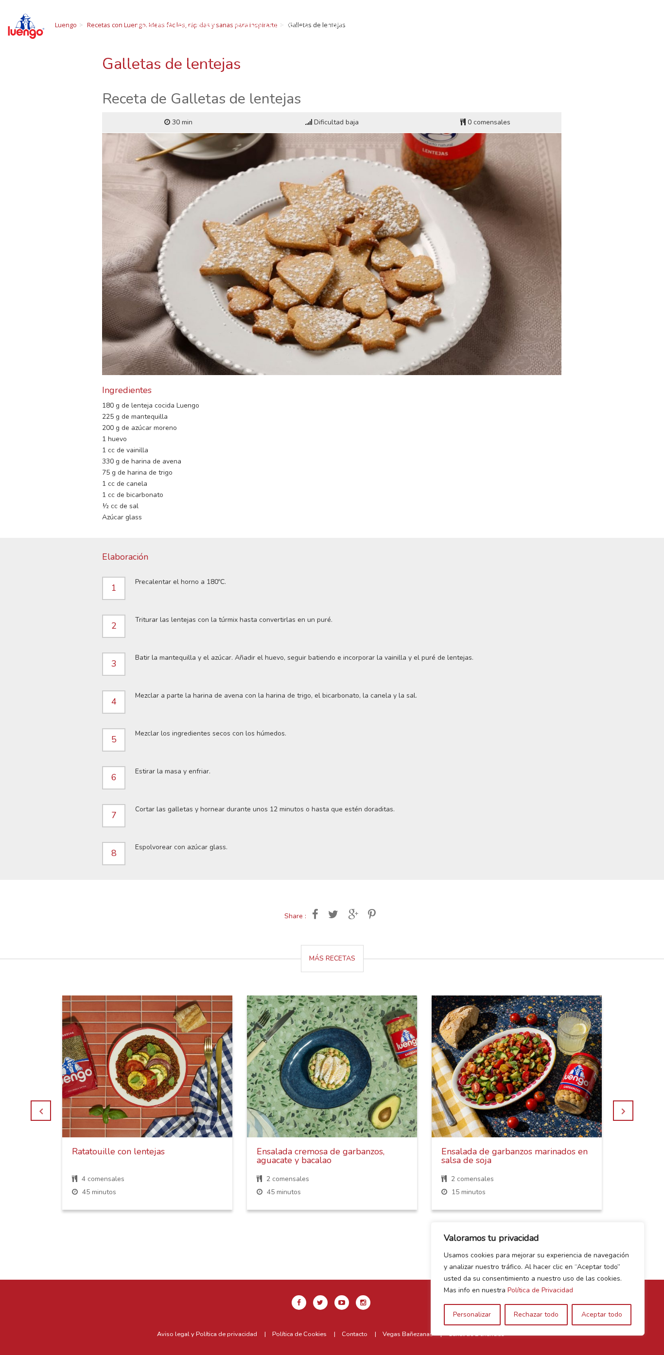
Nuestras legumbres (176, 25)
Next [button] (623, 1110)
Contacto (342, 35)
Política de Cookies (299, 1334)
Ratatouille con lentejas (118, 1151)
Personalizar (472, 1314)
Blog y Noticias (276, 35)
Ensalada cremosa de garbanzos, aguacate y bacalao (320, 1156)
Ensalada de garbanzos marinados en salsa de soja (514, 1156)
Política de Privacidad (540, 1290)
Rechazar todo (536, 1314)
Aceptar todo (601, 1314)
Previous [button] (41, 1110)
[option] (147, 1109)
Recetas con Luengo (270, 25)
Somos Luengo (445, 25)
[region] (538, 1279)
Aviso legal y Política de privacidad (207, 1334)
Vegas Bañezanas (408, 1334)
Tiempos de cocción (363, 25)
